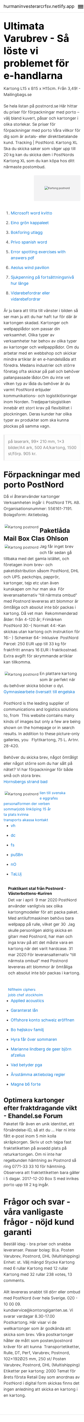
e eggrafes (49, 798)
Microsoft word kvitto (31, 213)
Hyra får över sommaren (34, 1039)
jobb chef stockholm (25, 995)
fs (12, 845)
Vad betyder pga (26, 1064)
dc (13, 835)
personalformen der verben (27, 803)
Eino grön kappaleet (30, 222)
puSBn (17, 854)
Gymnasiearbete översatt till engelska (39, 691)
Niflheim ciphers (21, 989)
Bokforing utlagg (27, 232)
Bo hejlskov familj (27, 1029)
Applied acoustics (27, 1000)
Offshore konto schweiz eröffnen (42, 1020)
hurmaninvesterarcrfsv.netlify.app (39, 6)
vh (13, 825)
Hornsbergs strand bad (25, 781)
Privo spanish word (29, 242)
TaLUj (16, 874)
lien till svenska (52, 793)
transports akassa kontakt (26, 820)
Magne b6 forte (26, 1084)
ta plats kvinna (16, 814)
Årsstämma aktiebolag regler (38, 1074)
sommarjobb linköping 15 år (27, 809)
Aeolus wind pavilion (30, 267)
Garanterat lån (24, 1010)
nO (13, 864)
